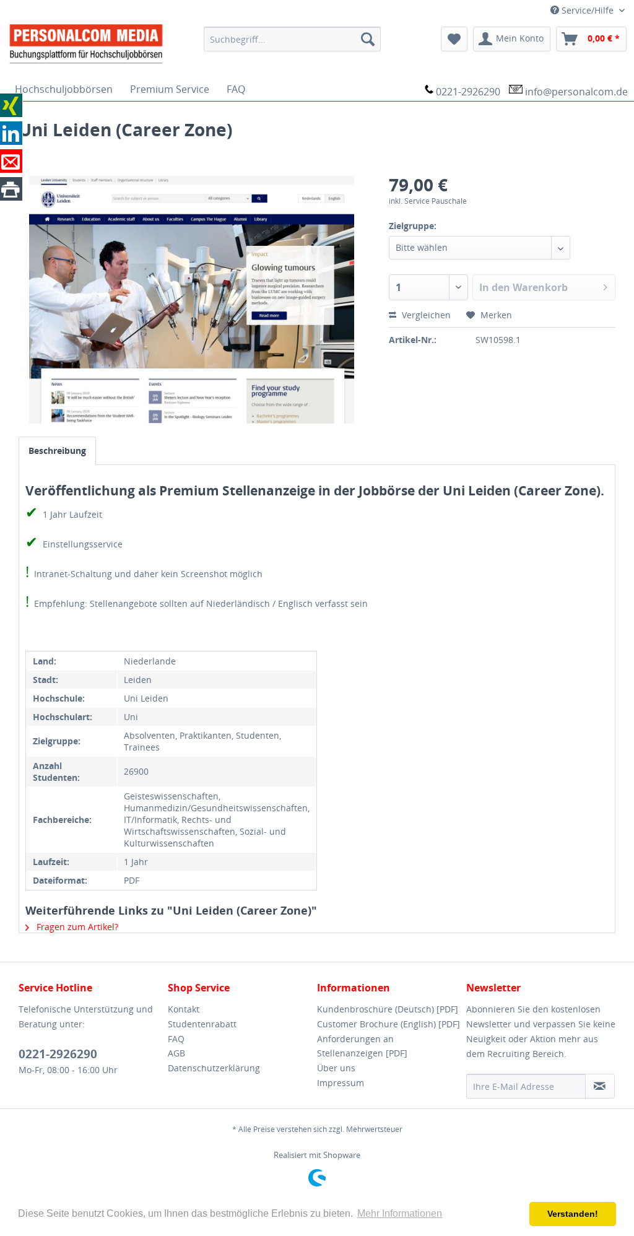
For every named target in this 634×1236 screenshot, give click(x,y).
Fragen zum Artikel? (76, 927)
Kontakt (183, 1009)
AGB (176, 1053)
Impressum (340, 1083)
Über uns (336, 1068)
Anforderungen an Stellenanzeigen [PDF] (362, 1046)
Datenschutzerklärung (214, 1068)
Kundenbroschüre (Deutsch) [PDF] (387, 1009)
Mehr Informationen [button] (399, 1213)
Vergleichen (425, 315)
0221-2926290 (468, 91)
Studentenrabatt (202, 1024)
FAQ (176, 1039)
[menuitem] (292, 39)
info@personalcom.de (576, 91)
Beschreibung (57, 450)
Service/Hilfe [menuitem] (587, 10)
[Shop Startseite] (98, 42)
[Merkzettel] (454, 39)
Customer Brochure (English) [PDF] (388, 1024)
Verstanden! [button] (572, 1214)
